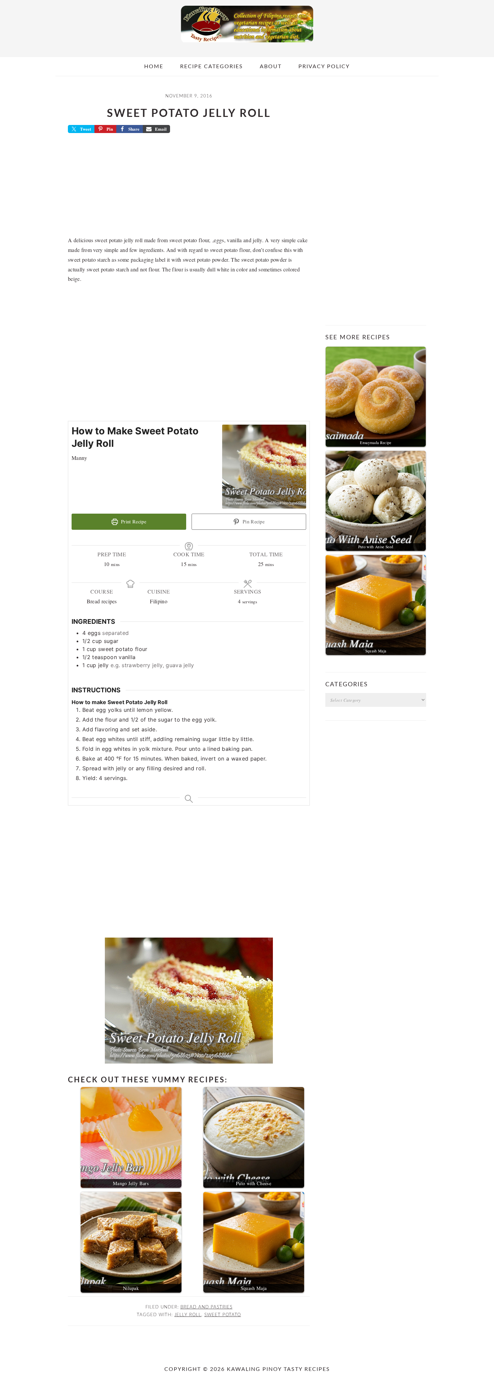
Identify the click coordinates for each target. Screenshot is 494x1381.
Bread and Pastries (206, 1307)
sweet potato (222, 1315)
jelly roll (187, 1315)
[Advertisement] (189, 187)
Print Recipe (133, 521)
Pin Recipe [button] (253, 521)
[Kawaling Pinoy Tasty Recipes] (247, 44)
